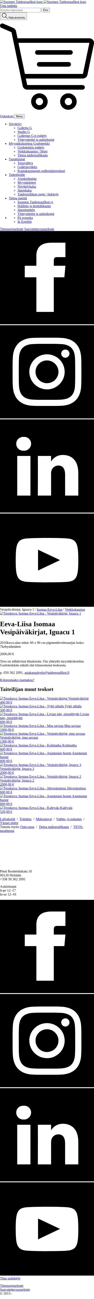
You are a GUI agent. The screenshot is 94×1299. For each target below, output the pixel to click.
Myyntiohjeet (26, 182)
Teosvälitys (25, 163)
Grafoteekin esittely (30, 147)
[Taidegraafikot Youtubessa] (47, 605)
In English (24, 221)
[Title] (40, 613)
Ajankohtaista (27, 178)
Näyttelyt (15, 124)
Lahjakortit (7, 819)
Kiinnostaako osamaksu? (17, 680)
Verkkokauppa (75, 609)
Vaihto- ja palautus (69, 819)
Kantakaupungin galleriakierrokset (41, 171)
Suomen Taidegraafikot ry (35, 202)
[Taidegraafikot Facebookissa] (47, 323)
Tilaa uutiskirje (10, 1278)
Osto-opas (27, 827)
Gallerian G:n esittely (32, 136)
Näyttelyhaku (26, 186)
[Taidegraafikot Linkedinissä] (47, 511)
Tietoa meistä (18, 198)
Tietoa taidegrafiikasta (32, 155)
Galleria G (24, 128)
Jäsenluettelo (26, 210)
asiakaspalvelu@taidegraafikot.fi (46, 672)
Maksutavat (44, 819)
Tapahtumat (17, 159)
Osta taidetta (8, 6)
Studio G (23, 132)
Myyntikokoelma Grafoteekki (29, 143)
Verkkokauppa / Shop (32, 151)
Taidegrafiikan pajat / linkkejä (37, 194)
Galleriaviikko (27, 167)
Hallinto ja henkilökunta (34, 206)
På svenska (25, 218)
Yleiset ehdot (9, 823)
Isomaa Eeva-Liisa (49, 609)
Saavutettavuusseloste (39, 229)
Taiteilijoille (17, 175)
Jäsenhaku (24, 190)
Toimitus (25, 819)
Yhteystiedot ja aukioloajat (35, 139)
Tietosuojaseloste (11, 229)
